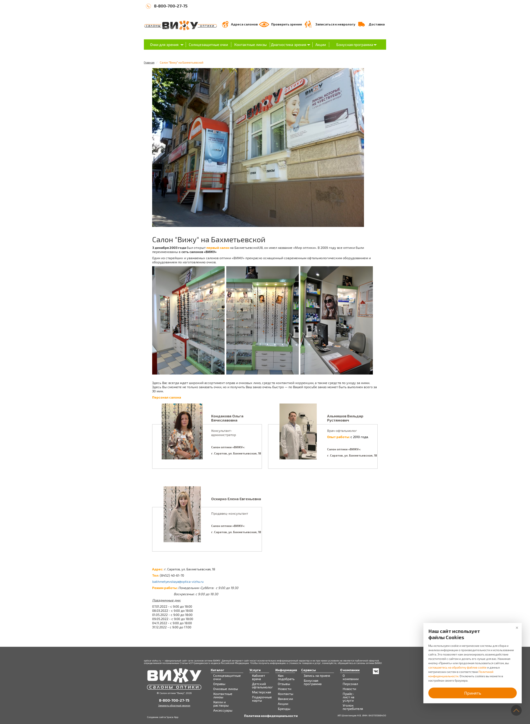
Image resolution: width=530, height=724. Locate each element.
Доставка (377, 24)
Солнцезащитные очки (208, 44)
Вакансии (285, 698)
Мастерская (261, 692)
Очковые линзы (225, 688)
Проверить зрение (286, 24)
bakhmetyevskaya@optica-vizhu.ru (178, 581)
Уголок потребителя (353, 707)
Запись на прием (317, 675)
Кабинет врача (258, 677)
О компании (351, 677)
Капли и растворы (221, 703)
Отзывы (284, 683)
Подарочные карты (262, 698)
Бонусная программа (354, 44)
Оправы (219, 683)
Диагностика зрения (288, 44)
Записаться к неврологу (335, 24)
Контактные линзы (250, 44)
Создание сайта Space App (162, 717)
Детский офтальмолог (262, 685)
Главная (149, 62)
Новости (284, 688)
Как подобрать (286, 677)
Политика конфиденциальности (271, 715)
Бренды (284, 708)
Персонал (350, 683)
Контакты (285, 693)
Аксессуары (222, 710)
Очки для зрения (164, 44)
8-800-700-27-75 (171, 6)
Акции (321, 44)
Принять (472, 692)
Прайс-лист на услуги (348, 697)
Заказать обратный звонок (174, 705)
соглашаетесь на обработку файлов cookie (457, 667)
